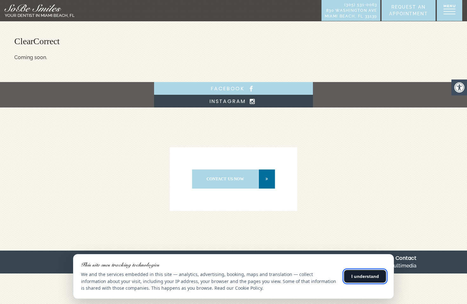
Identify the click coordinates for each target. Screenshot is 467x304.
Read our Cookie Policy (238, 288)
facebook (229, 88)
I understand (365, 276)
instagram (228, 101)
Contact (406, 258)
